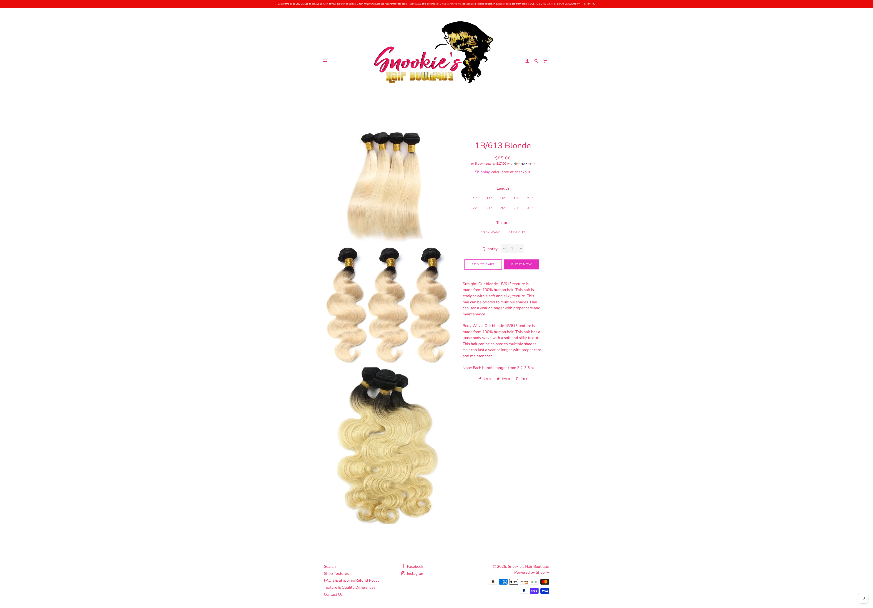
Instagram (415, 573)
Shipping (482, 172)
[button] (503, 163)
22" (476, 208)
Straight (517, 232)
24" (489, 208)
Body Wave (490, 232)
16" (503, 198)
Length (503, 188)
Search (330, 566)
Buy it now (521, 264)
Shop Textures (336, 573)
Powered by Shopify (531, 572)
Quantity (490, 248)
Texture (502, 222)
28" (516, 208)
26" (503, 208)
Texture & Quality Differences (349, 587)
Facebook (414, 566)
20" (530, 198)
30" (530, 208)
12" (476, 198)
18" (516, 198)
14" (489, 198)
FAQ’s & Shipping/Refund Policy (351, 580)
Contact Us (333, 594)
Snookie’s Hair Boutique (528, 566)
